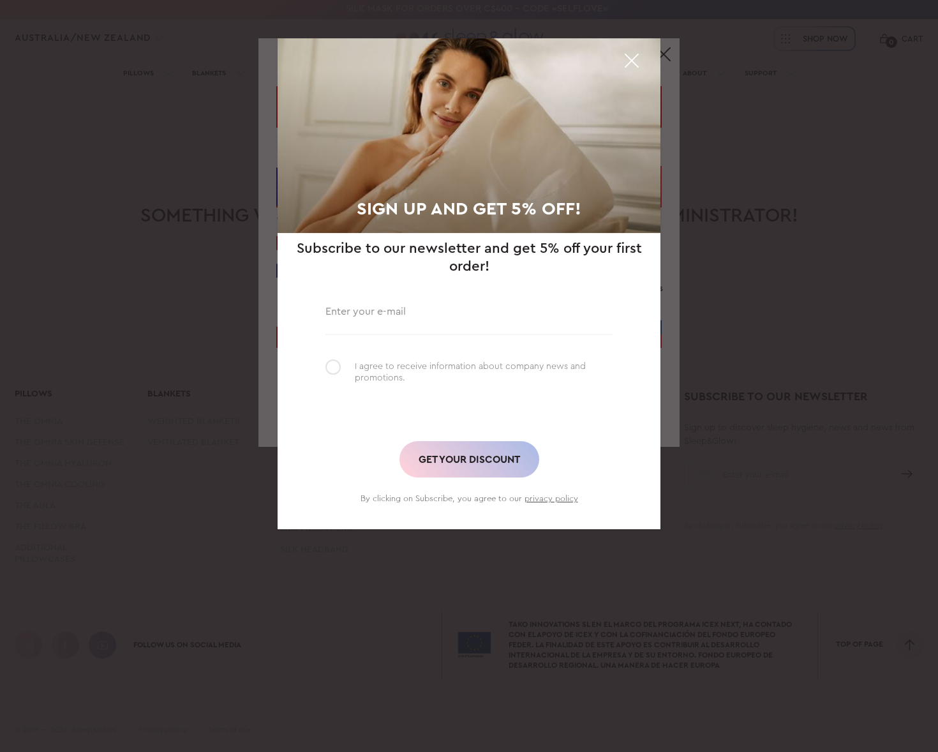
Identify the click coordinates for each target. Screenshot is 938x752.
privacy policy (551, 498)
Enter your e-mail (365, 309)
